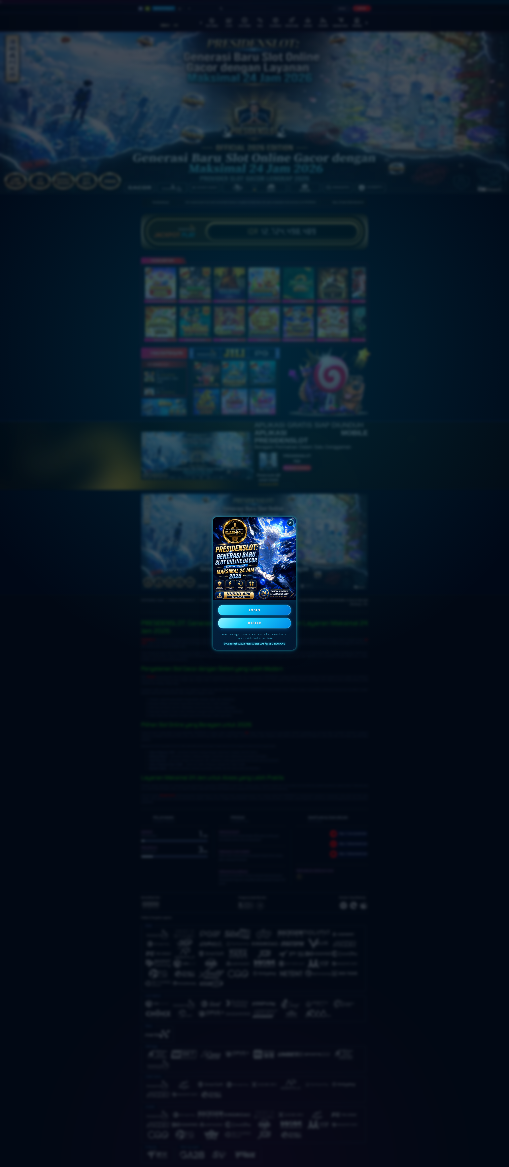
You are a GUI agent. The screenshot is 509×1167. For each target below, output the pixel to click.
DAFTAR (254, 623)
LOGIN (254, 610)
